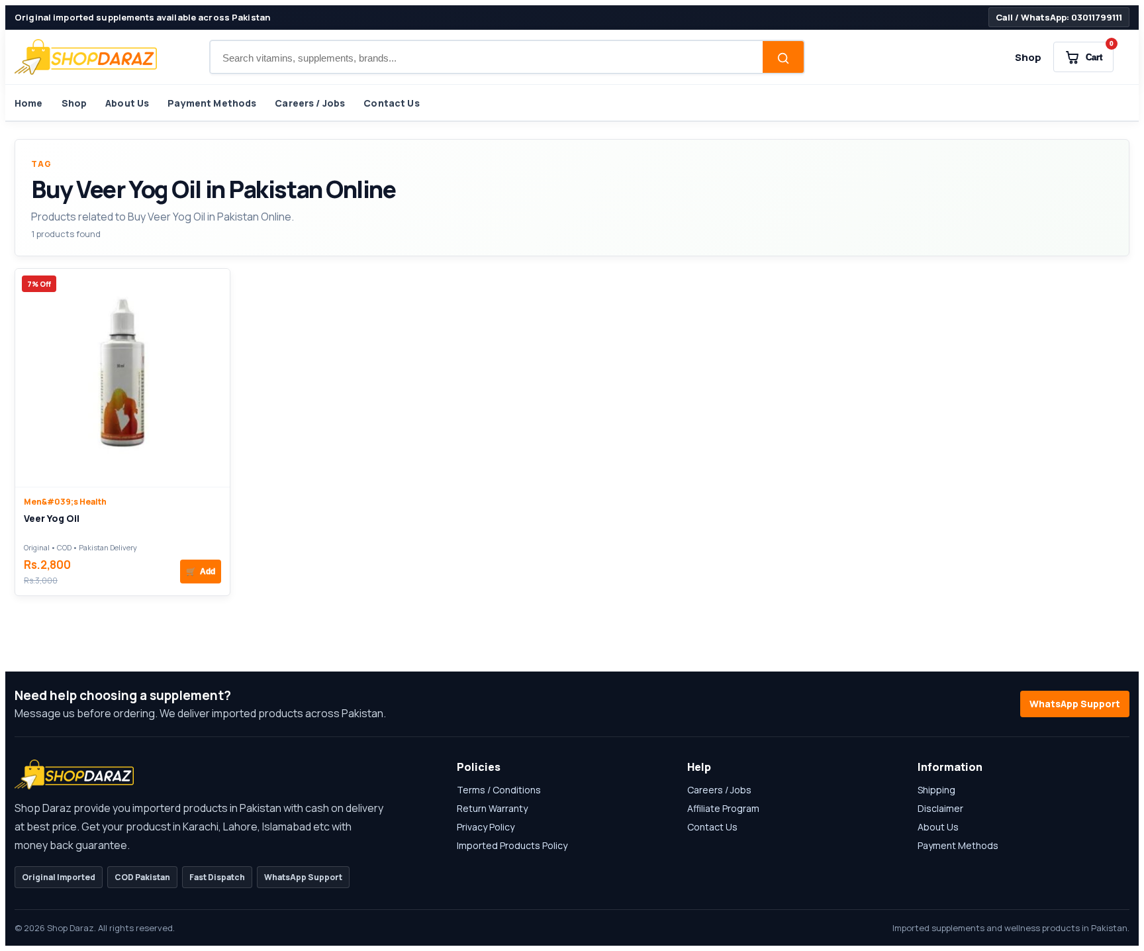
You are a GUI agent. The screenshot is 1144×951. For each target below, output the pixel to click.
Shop (1028, 57)
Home (29, 103)
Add (200, 571)
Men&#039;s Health (65, 501)
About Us (127, 103)
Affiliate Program (723, 808)
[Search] (783, 58)
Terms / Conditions (499, 789)
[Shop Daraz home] (86, 57)
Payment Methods (211, 103)
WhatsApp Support (1074, 703)
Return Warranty (492, 808)
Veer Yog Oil (51, 518)
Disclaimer (940, 808)
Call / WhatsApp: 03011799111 (1059, 17)
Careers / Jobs (310, 103)
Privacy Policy (485, 827)
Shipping (936, 789)
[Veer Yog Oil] (122, 378)
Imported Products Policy (512, 845)
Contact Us (391, 103)
